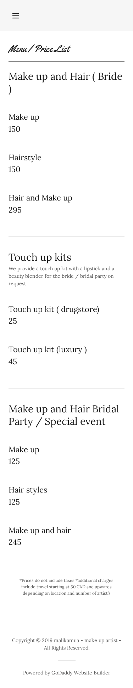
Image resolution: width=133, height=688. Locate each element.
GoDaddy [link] (61, 672)
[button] (16, 16)
